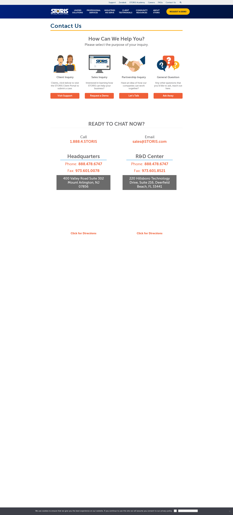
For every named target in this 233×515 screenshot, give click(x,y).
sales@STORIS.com (150, 141)
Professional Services (94, 11)
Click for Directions (83, 233)
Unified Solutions (77, 11)
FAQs (160, 2)
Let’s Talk (134, 95)
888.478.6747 (90, 164)
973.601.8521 (153, 171)
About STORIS (156, 11)
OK (175, 511)
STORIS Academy (137, 2)
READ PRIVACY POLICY (188, 511)
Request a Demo (178, 11)
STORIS (59, 12)
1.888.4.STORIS (83, 141)
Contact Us (171, 2)
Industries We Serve (109, 11)
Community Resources (142, 11)
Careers (151, 2)
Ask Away (168, 95)
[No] (229, 511)
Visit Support (65, 95)
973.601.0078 (87, 171)
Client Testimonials (125, 11)
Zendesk (122, 2)
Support (112, 2)
